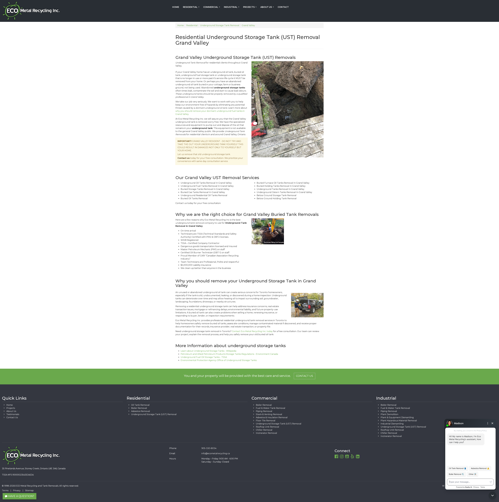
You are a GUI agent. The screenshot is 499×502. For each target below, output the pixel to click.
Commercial (212, 8)
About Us (267, 8)
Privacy (17, 490)
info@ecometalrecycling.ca (215, 453)
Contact (283, 7)
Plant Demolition (389, 414)
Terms (5, 490)
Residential (191, 8)
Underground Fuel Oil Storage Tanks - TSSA (204, 357)
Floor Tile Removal (265, 420)
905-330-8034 (208, 448)
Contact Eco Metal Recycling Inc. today (252, 331)
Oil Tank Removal (140, 405)
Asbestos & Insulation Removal (272, 417)
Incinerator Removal (266, 433)
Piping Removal (264, 411)
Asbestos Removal (140, 411)
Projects (250, 8)
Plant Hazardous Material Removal (399, 420)
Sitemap (29, 490)
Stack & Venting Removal (269, 414)
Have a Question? (20, 496)
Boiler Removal (139, 408)
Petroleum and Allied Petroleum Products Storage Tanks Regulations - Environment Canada (229, 354)
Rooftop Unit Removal (267, 427)
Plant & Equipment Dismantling (397, 417)
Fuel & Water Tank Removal (270, 408)
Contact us (184, 158)
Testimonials (12, 414)
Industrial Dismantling (392, 423)
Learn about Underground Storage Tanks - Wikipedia (208, 351)
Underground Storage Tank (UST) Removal (154, 414)
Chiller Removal (264, 430)
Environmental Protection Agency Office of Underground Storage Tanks (219, 360)
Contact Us (304, 376)
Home (175, 7)
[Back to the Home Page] (83, 11)
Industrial (232, 8)
